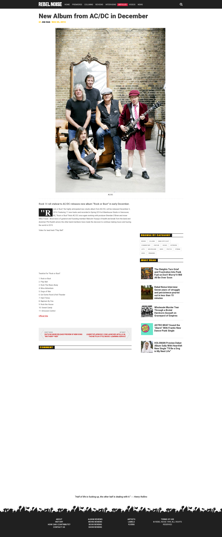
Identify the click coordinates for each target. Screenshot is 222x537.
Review (143, 241)
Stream (177, 249)
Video (143, 253)
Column (152, 241)
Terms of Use (167, 519)
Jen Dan (46, 22)
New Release (152, 249)
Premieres (151, 253)
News (161, 249)
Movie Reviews (95, 522)
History (59, 522)
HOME (67, 4)
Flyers (131, 524)
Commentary (145, 245)
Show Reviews (95, 527)
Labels (131, 522)
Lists (143, 249)
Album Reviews (95, 519)
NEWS (140, 4)
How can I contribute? (59, 524)
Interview (173, 245)
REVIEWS (99, 4)
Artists (131, 519)
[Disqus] (85, 382)
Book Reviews (95, 524)
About (59, 519)
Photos (169, 249)
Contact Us (59, 527)
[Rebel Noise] (50, 5)
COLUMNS (88, 4)
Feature (156, 245)
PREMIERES (77, 4)
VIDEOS (132, 4)
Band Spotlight (163, 241)
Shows (165, 245)
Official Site (43, 316)
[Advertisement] (161, 214)
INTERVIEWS (110, 4)
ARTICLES (122, 4)
